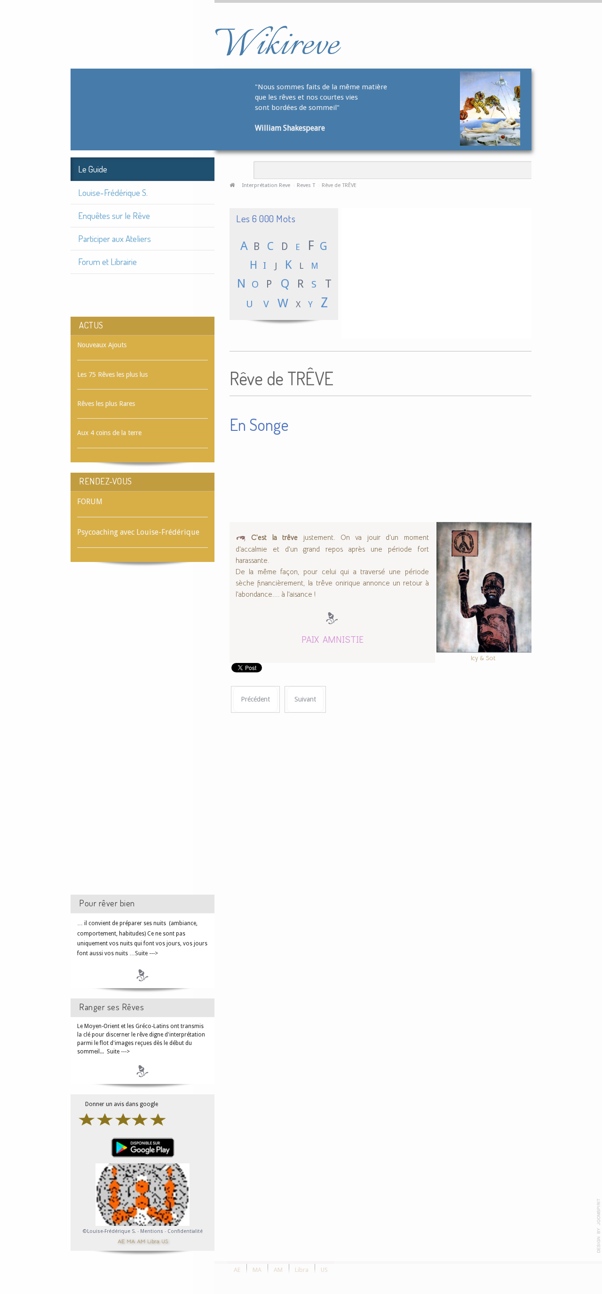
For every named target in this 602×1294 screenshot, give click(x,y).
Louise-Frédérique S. (113, 192)
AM (141, 1240)
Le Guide (92, 169)
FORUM (90, 501)
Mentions (152, 1231)
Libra (153, 1240)
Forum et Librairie (107, 261)
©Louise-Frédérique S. (109, 1231)
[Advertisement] (142, 737)
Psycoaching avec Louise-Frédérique (138, 532)
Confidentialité (185, 1231)
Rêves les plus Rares (106, 403)
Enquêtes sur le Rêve (114, 215)
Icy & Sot (483, 658)
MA (131, 1240)
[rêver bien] (142, 975)
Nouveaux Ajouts (102, 345)
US (164, 1240)
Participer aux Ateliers (114, 238)
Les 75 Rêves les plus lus (112, 374)
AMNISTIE (343, 639)
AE (121, 1240)
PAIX (310, 639)
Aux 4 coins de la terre (109, 433)
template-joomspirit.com (599, 1225)
